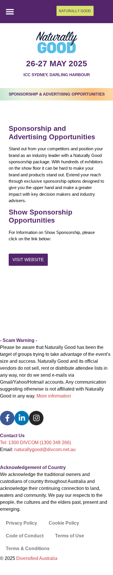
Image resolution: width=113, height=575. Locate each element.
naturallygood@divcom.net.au (45, 449)
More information (54, 395)
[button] (10, 11)
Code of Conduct (24, 535)
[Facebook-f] (7, 418)
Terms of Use (69, 535)
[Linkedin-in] (21, 418)
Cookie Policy (64, 523)
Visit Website (28, 259)
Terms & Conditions (28, 548)
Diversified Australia (36, 558)
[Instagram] (36, 418)
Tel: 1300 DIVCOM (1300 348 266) (35, 442)
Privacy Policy (21, 523)
